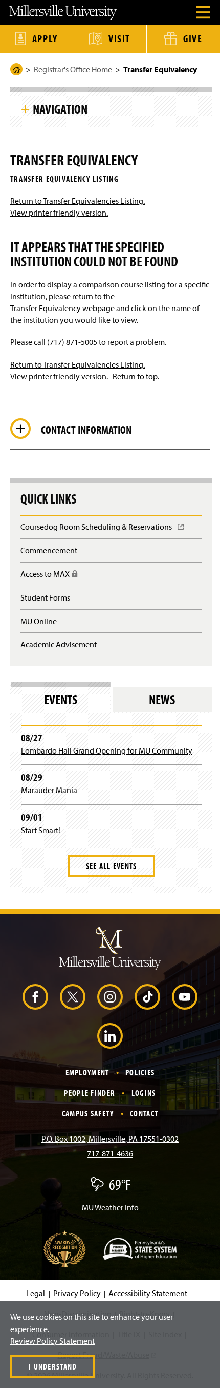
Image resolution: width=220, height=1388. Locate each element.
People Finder (89, 1093)
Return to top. (136, 376)
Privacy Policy (77, 1293)
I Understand (53, 1366)
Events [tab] (60, 699)
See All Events (111, 866)
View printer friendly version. (59, 212)
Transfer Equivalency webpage (62, 308)
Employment (87, 1072)
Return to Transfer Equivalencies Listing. (77, 201)
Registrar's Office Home (73, 69)
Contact (144, 1113)
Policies (140, 1072)
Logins (143, 1093)
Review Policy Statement (52, 1341)
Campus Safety (88, 1113)
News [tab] (162, 699)
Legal (35, 1293)
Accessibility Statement (147, 1293)
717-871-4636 (110, 1153)
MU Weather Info (110, 1207)
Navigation (60, 109)
